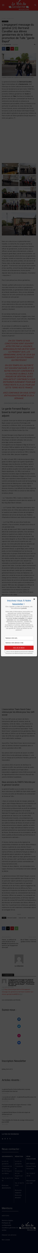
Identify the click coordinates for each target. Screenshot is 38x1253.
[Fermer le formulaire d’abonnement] (34, 599)
